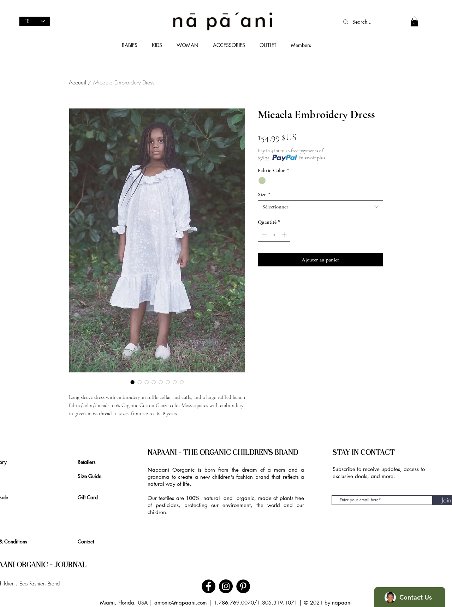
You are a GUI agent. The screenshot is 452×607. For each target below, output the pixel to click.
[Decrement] (263, 234)
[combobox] (320, 206)
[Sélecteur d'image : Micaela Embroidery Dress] (132, 381)
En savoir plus (311, 158)
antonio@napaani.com (180, 602)
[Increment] (285, 234)
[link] (414, 21)
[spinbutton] (274, 234)
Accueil (77, 82)
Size (264, 194)
